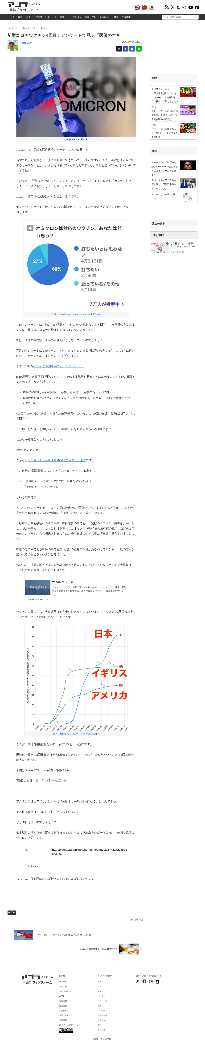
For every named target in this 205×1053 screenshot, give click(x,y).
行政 (154, 125)
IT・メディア (103, 1011)
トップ (11, 17)
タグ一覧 (63, 986)
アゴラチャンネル (160, 89)
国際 (62, 17)
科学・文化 (90, 17)
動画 (154, 78)
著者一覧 (63, 981)
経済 (28, 17)
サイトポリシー (66, 991)
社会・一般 (51, 17)
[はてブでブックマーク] (132, 49)
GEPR (62, 996)
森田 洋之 (26, 43)
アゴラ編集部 (177, 251)
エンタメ (77, 17)
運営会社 (63, 1006)
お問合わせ (64, 1015)
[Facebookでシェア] (125, 49)
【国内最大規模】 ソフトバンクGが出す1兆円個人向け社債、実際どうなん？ (165, 97)
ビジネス (37, 17)
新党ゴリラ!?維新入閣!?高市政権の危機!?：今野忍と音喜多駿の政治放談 (165, 115)
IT (69, 17)
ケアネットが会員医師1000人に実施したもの (57, 460)
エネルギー (105, 17)
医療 (13, 912)
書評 (116, 17)
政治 (20, 17)
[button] (195, 17)
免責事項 (63, 1020)
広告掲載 (63, 1011)
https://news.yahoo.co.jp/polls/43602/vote (80, 314)
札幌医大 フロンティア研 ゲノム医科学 (79, 733)
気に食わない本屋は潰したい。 (164, 196)
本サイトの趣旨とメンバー (70, 1025)
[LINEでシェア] (139, 49)
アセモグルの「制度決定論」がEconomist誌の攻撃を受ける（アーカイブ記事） (165, 168)
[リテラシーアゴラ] (159, 248)
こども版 (101, 1030)
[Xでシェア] (119, 49)
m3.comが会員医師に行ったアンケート (57, 366)
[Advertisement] (87, 7)
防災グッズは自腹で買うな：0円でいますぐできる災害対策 (164, 133)
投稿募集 (126, 17)
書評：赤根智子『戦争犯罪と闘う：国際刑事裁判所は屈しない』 (164, 184)
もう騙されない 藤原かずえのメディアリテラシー (183, 245)
